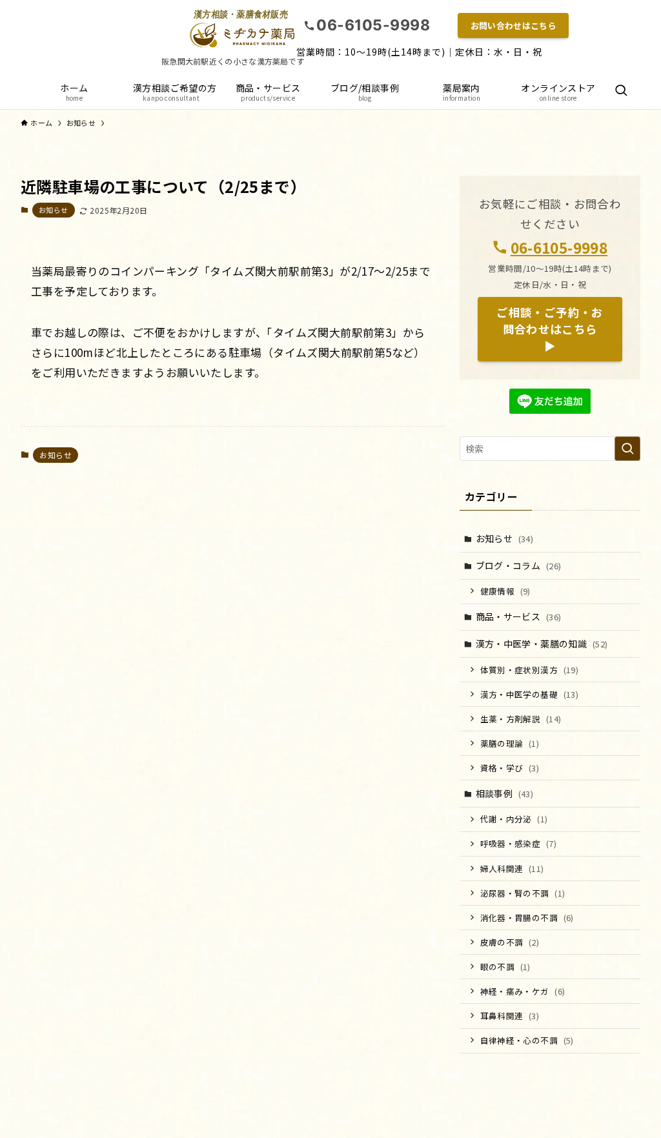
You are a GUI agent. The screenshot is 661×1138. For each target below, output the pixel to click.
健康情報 (505, 591)
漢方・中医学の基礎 (529, 694)
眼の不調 (505, 966)
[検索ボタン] (621, 91)
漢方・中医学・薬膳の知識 (542, 643)
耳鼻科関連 (510, 1016)
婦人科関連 (512, 868)
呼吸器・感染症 (518, 843)
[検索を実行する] (627, 448)
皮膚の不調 (510, 942)
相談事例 (505, 793)
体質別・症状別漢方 (529, 670)
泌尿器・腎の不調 (522, 893)
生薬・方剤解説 (521, 719)
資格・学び (510, 768)
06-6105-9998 (559, 247)
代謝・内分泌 (514, 819)
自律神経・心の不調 (527, 1040)
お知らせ (53, 210)
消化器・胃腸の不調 (527, 917)
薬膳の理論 (510, 743)
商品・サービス (519, 616)
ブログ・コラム (519, 565)
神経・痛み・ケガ (522, 991)
